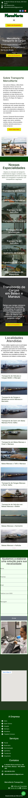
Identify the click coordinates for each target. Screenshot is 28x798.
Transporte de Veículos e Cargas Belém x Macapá (11, 377)
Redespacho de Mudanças (14, 231)
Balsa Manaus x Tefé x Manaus (14, 464)
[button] (14, 20)
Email (2, 585)
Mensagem (3, 601)
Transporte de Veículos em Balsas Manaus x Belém (12, 505)
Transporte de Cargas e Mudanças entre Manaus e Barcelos (12, 399)
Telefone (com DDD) (6, 593)
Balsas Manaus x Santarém (12, 526)
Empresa (3, 577)
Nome (2, 568)
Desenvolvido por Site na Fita (14, 796)
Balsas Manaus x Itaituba (11, 545)
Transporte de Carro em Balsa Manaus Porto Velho (13, 422)
